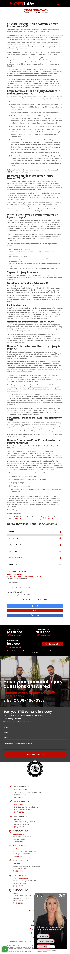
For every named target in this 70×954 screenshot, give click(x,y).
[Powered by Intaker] (54, 950)
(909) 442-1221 (18, 886)
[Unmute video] (37, 895)
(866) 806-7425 (36, 10)
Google (36, 606)
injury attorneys (22, 58)
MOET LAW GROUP (14, 574)
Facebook (36, 615)
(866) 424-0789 (19, 797)
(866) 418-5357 (18, 841)
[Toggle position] (60, 895)
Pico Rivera (52, 519)
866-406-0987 (31, 700)
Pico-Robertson (22, 519)
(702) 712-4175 (18, 871)
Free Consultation (52, 644)
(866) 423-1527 (19, 812)
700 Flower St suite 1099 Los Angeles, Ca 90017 (24, 576)
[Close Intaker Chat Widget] (64, 895)
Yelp (35, 610)
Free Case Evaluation (35, 754)
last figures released (17, 446)
